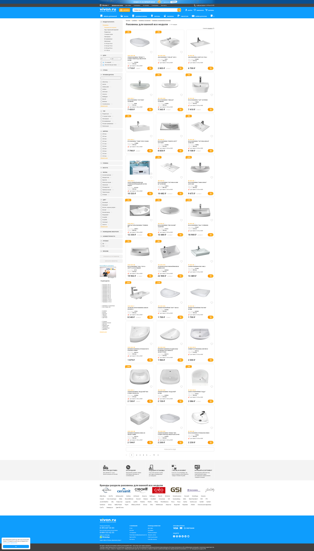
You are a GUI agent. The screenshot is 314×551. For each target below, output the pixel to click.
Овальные (105, 326)
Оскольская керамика (204, 504)
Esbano (146, 499)
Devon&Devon (129, 499)
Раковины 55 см (106, 288)
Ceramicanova (177, 496)
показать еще (170, 449)
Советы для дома (152, 537)
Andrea (128, 496)
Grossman (162, 499)
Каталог (128, 20)
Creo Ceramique (111, 499)
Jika (112, 501)
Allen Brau (103, 496)
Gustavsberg (176, 499)
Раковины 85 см (106, 296)
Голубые (104, 311)
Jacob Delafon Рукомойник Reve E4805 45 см (168, 267)
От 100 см (107, 50)
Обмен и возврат (152, 532)
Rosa (178, 501)
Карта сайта (133, 537)
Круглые (104, 324)
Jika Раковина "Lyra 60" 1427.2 (167, 57)
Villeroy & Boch (135, 504)
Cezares (203, 496)
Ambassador (119, 496)
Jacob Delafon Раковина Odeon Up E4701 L (138, 308)
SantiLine (102, 504)
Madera (142, 501)
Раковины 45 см (106, 286)
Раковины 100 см (106, 299)
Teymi (126, 504)
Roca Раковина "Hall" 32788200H (198, 225)
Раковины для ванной (144, 20)
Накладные (107, 36)
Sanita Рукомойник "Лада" (196, 391)
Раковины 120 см (106, 301)
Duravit (138, 499)
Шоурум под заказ (117, 5)
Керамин (185, 504)
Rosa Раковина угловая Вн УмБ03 (198, 433)
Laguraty (127, 501)
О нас (131, 528)
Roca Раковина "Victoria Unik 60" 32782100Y (198, 142)
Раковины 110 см (106, 300)
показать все (104, 106)
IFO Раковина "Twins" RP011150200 (138, 141)
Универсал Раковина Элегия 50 (198, 349)
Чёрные (104, 315)
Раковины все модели (110, 27)
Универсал (110, 507)
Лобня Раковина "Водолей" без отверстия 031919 (138, 392)
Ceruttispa (195, 496)
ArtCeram (136, 496)
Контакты (164, 5)
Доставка (128, 5)
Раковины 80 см (106, 295)
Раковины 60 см (106, 290)
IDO (202, 499)
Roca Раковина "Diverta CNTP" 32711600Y (167, 142)
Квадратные (105, 325)
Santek (202, 501)
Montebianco (164, 501)
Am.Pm (111, 496)
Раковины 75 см (106, 294)
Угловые (104, 321)
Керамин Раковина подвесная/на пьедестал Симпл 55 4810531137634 (168, 350)
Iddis (184, 499)
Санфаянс (134, 20)
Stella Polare (118, 504)
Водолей (177, 504)
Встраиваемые (108, 39)
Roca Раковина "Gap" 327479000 (198, 100)
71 (154, 455)
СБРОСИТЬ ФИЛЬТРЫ (111, 261)
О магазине (155, 5)
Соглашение (133, 532)
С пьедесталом (108, 34)
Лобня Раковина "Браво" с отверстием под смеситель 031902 (137, 59)
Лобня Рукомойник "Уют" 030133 (168, 307)
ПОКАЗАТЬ (111, 256)
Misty (156, 501)
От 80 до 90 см (108, 48)
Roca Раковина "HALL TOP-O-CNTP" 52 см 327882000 (137, 267)
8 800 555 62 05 (107, 532)
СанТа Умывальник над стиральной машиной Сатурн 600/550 (137, 184)
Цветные (104, 317)
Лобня (193, 504)
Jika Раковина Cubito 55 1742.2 (197, 57)
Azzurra (144, 496)
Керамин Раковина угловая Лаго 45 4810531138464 (138, 349)
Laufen (135, 501)
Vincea (145, 504)
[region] (111, 93)
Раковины (105, 25)
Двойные (104, 329)
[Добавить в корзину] (150, 68)
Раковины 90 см (106, 298)
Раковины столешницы (108, 305)
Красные (104, 313)
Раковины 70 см (106, 292)
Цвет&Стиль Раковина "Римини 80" (138, 226)
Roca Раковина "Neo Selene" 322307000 (167, 226)
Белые (104, 312)
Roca (172, 501)
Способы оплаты (152, 539)
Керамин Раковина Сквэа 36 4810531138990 (136, 433)
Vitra (151, 504)
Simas (110, 504)
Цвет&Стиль (120, 507)
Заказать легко (152, 535)
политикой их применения (10, 542)
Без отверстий (106, 307)
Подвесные (107, 32)
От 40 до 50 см (108, 43)
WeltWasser (159, 504)
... (150, 455)
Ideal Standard (193, 499)
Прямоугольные (106, 322)
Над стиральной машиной (111, 29)
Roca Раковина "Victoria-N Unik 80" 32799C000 (168, 183)
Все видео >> (112, 277)
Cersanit (186, 496)
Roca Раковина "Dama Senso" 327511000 (197, 183)
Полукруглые (105, 328)
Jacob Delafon (104, 501)
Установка (146, 5)
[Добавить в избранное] (151, 52)
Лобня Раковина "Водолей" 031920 (167, 392)
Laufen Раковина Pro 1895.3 (196, 266)
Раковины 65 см (106, 291)
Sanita (185, 501)
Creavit (102, 499)
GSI (169, 499)
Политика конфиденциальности (138, 535)
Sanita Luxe (193, 501)
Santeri (208, 501)
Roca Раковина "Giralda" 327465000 (166, 100)
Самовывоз (137, 5)
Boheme (167, 496)
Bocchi (160, 496)
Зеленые (104, 316)
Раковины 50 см (106, 287)
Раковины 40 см (106, 284)
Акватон (168, 504)
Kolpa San (119, 501)
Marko (150, 501)
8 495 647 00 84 (107, 528)
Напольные (107, 41)
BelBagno (152, 496)
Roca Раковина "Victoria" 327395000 (136, 100)
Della (120, 499)
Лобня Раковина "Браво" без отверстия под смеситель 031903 (168, 433)
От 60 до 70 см (108, 45)
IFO (207, 499)
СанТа (102, 507)
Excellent (153, 499)
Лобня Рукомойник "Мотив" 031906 (197, 308)
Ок (16, 546)
